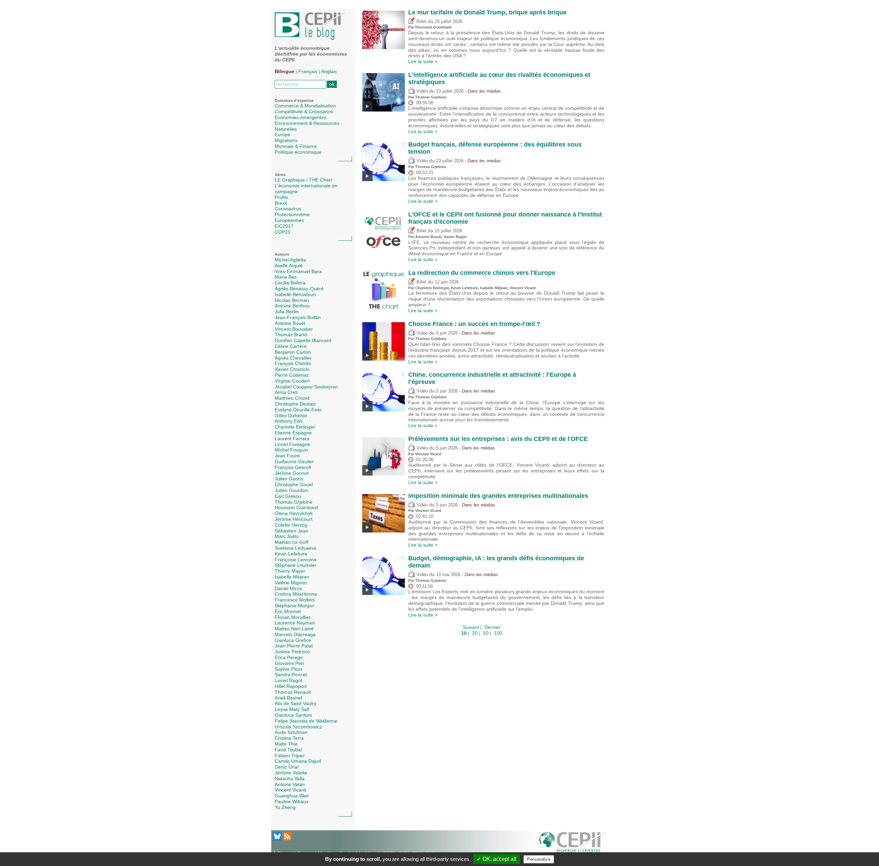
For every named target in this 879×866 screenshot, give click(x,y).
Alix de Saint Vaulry (295, 703)
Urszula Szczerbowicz (298, 726)
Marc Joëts (287, 536)
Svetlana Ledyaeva (295, 548)
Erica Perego (289, 657)
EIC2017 (284, 226)
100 (498, 633)
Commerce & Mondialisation (305, 105)
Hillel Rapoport (291, 686)
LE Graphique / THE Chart (303, 180)
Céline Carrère (291, 346)
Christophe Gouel (294, 484)
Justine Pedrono (292, 651)
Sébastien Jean (291, 531)
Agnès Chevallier (293, 358)
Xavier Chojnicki (292, 369)
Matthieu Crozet (292, 398)
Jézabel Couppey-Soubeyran (306, 386)
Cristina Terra (289, 738)
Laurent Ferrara (292, 438)
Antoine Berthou (292, 305)
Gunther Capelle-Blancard (303, 340)
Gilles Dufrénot (291, 415)
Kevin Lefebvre (291, 554)
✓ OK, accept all (496, 859)
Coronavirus (288, 208)
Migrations (286, 140)
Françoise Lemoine (296, 559)
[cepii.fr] (572, 843)
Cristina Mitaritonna (296, 594)
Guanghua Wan (292, 795)
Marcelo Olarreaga (295, 634)
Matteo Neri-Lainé (294, 628)
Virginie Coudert (292, 381)
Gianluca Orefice (293, 640)
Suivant (471, 627)
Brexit (281, 203)
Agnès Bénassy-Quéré (299, 288)
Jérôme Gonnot (292, 473)
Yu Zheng (285, 807)
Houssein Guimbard (296, 507)
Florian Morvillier (293, 617)
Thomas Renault (293, 692)
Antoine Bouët (290, 323)
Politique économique (298, 152)
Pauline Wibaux (291, 801)
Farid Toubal (288, 749)
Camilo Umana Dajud (298, 761)
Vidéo (421, 91)
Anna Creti (286, 392)
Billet (420, 21)
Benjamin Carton (293, 352)
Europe (282, 134)
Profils (281, 197)
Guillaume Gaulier (294, 461)
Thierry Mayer (290, 571)
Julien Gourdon (291, 490)
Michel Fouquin (291, 450)
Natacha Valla (290, 778)
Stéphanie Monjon (294, 605)
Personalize (538, 859)
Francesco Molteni (295, 599)
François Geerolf (293, 467)
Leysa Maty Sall (292, 709)
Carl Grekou (288, 496)
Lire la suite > (422, 61)
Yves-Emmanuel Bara (298, 271)
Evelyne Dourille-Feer (298, 409)
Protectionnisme (292, 214)
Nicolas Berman (292, 300)
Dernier (492, 627)
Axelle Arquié (289, 265)
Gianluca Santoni (293, 715)
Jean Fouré (287, 455)
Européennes (289, 220)
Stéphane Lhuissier (296, 565)
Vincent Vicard (290, 790)
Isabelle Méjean (292, 577)
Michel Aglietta (290, 259)
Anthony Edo (288, 421)
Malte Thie (286, 744)
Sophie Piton (288, 669)
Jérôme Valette (291, 772)
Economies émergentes (300, 117)
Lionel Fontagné (292, 444)
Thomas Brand (291, 334)
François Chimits (293, 363)
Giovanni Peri (289, 663)
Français (307, 71)
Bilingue (284, 71)
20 (475, 633)
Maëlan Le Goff (291, 542)
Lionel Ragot (288, 680)
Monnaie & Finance (296, 146)
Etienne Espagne (293, 432)
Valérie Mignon (291, 582)
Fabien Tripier (290, 755)
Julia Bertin (287, 311)
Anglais (329, 71)
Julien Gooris (289, 478)
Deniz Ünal (286, 767)
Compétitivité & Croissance (304, 111)
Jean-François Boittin (298, 317)
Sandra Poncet (291, 674)
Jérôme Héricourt (293, 519)
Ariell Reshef (288, 698)
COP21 (282, 232)
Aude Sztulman (291, 732)
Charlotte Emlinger (295, 427)
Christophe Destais (295, 404)
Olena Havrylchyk (294, 513)
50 (486, 633)
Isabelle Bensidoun (295, 294)
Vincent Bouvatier (294, 329)
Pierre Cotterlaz (292, 375)
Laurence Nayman (295, 622)
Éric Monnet (288, 611)
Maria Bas (286, 277)
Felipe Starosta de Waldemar (306, 721)
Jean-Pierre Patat (294, 645)
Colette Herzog (291, 525)
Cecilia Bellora (290, 282)
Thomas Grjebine (293, 502)
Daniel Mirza (288, 588)
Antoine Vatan (290, 784)
